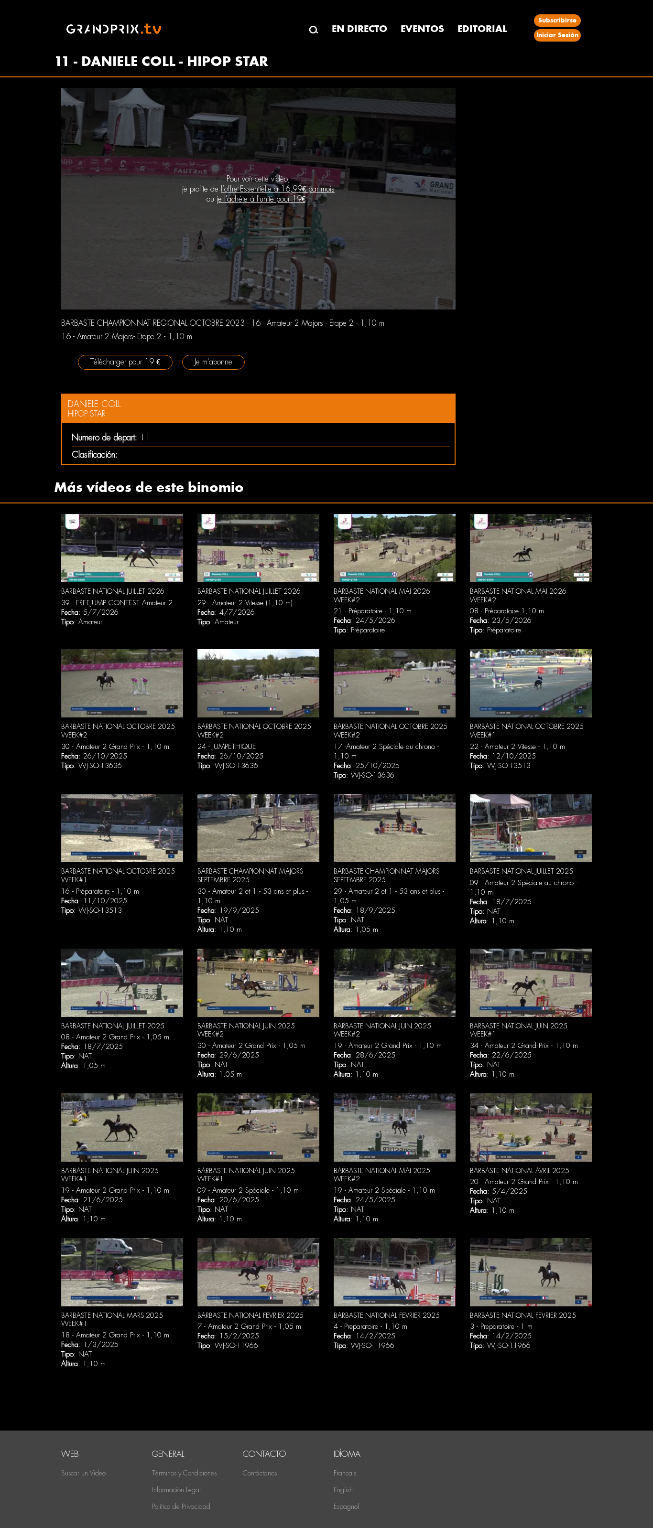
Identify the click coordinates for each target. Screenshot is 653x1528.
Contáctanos (260, 1473)
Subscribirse (557, 20)
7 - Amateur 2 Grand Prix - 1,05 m (249, 1326)
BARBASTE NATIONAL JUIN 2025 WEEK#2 (246, 1030)
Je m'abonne (213, 362)
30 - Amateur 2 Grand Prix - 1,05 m (251, 1045)
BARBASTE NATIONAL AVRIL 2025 (519, 1170)
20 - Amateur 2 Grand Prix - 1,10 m (524, 1181)
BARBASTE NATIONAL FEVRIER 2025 (250, 1315)
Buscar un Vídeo (83, 1473)
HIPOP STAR (87, 414)
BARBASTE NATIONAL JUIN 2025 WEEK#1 (518, 1030)
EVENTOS (422, 29)
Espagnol (346, 1506)
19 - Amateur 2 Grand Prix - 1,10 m (388, 1045)
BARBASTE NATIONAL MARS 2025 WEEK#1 (112, 1319)
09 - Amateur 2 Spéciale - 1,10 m (248, 1190)
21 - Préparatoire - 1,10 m (373, 611)
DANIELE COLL (94, 403)
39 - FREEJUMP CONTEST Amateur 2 (117, 603)
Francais (345, 1473)
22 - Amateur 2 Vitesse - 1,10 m (517, 746)
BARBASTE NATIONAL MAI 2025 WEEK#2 (382, 1175)
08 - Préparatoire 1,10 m (507, 611)
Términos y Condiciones (184, 1473)
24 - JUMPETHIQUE (226, 746)
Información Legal (176, 1489)
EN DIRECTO (359, 29)
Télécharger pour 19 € (125, 362)
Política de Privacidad (181, 1506)
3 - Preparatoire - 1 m (501, 1326)
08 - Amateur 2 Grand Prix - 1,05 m (115, 1037)
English (343, 1489)
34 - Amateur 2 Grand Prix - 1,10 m (524, 1045)
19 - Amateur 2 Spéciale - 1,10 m (384, 1190)
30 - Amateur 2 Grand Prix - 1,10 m (115, 746)
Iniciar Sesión (557, 35)
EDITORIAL (482, 29)
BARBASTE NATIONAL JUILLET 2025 (521, 871)
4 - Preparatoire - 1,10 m (370, 1326)
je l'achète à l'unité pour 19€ (261, 199)
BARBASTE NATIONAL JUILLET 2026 (112, 591)
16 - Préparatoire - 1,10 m (100, 891)
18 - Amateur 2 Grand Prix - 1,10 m (115, 1335)
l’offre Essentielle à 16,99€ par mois (278, 189)
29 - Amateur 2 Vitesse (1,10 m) (245, 603)
